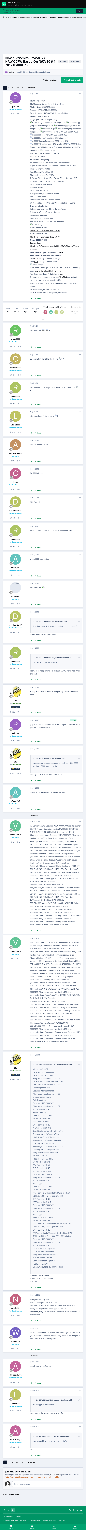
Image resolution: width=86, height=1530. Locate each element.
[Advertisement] (43, 35)
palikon (11, 72)
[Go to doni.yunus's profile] (15, 587)
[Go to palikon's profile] (6, 72)
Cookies (18, 1517)
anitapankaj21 (15, 453)
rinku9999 (15, 339)
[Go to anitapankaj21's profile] (15, 444)
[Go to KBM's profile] (15, 691)
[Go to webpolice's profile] (15, 1332)
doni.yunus (15, 596)
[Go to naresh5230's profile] (15, 1299)
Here (61, 252)
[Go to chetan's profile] (15, 473)
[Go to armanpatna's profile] (45, 312)
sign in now (54, 1475)
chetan (15, 482)
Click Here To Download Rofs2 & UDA (45, 231)
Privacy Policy (8, 1517)
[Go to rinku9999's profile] (15, 330)
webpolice (15, 1341)
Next (17, 88)
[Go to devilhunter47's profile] (56, 312)
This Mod (63, 277)
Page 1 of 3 (31, 88)
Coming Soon (35, 243)
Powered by (53, 1520)
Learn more (4, 4)
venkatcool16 (15, 834)
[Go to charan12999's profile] (15, 358)
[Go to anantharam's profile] (51, 312)
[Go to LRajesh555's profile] (15, 416)
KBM (15, 700)
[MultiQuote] (31, 298)
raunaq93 (15, 396)
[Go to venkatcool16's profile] (15, 825)
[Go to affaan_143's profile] (15, 559)
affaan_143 (15, 568)
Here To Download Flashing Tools (47, 271)
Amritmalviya (16, 1375)
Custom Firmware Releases (39, 72)
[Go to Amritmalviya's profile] (15, 1366)
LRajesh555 (15, 425)
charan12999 (15, 367)
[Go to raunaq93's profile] (62, 312)
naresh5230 (15, 1308)
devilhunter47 (15, 510)
